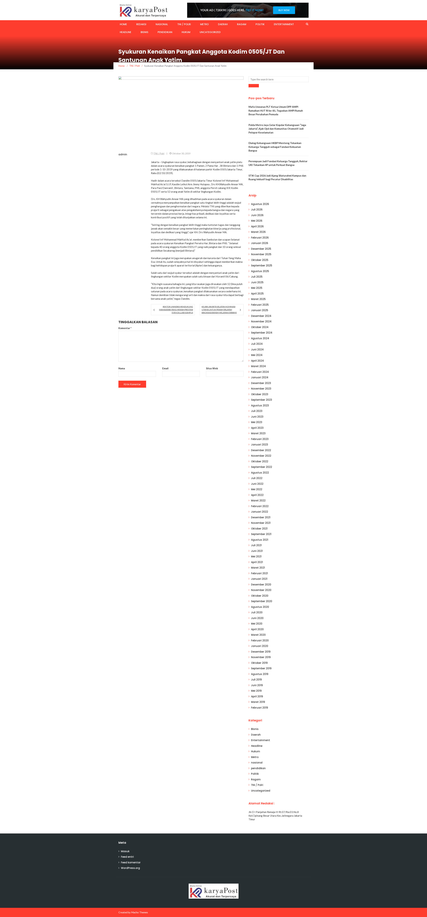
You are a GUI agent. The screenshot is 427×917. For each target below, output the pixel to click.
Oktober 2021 (259, 528)
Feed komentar (131, 862)
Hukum (186, 32)
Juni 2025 (257, 282)
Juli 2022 (256, 478)
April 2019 (257, 696)
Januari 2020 (259, 646)
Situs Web (212, 368)
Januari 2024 (259, 377)
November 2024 (261, 321)
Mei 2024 (257, 355)
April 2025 (257, 293)
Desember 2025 (261, 249)
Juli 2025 (257, 276)
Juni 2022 (257, 484)
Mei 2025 (256, 288)
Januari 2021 (259, 579)
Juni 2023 (257, 416)
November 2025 (261, 254)
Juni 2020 (257, 618)
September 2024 (261, 332)
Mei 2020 (256, 623)
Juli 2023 (256, 411)
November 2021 (261, 523)
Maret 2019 (258, 702)
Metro (204, 24)
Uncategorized (210, 32)
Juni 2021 (257, 551)
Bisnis (144, 32)
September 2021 (261, 534)
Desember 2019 (261, 651)
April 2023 (257, 428)
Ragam (241, 24)
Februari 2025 (260, 305)
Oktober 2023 (259, 394)
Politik (260, 24)
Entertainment (284, 24)
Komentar (125, 328)
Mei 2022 (256, 489)
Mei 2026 (256, 220)
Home (123, 24)
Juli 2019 (256, 679)
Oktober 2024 (260, 327)
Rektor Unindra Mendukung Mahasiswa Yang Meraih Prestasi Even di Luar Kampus (176, 309)
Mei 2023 (256, 422)
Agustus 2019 (259, 674)
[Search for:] (279, 79)
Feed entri (127, 857)
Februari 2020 (260, 640)
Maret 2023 (258, 433)
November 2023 (261, 388)
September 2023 (261, 400)
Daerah (223, 24)
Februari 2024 (260, 372)
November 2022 (261, 455)
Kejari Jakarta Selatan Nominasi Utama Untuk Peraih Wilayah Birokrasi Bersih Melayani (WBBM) (219, 309)
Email (165, 368)
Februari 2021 (259, 573)
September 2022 (261, 467)
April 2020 (257, 629)
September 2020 (261, 601)
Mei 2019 (256, 691)
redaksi (141, 24)
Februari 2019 (259, 707)
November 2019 (261, 657)
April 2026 (257, 226)
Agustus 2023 (260, 405)
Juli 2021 (256, 545)
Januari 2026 (259, 243)
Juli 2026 (257, 209)
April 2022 (257, 495)
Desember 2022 (261, 450)
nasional (162, 24)
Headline (125, 32)
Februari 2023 (260, 439)
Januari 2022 (259, 511)
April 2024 (257, 360)
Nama (121, 368)
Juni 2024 (257, 349)
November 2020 (261, 590)
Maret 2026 (258, 232)
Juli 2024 (257, 344)
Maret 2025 (258, 299)
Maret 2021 (258, 567)
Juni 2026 (257, 215)
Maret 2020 (258, 635)
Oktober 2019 (259, 663)
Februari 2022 (260, 506)
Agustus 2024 (260, 338)
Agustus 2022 (260, 472)
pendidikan (165, 32)
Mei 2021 (256, 556)
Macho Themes (139, 912)
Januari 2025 (259, 310)
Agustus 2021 (259, 540)
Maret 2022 (258, 500)
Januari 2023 (259, 444)
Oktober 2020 (259, 595)
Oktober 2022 (259, 461)
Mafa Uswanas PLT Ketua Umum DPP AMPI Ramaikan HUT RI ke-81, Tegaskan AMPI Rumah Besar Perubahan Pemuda (276, 110)
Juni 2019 (257, 685)
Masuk (125, 851)
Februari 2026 (260, 237)
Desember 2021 (260, 517)
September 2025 (261, 265)
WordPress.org (130, 868)
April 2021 (257, 562)
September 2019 (261, 668)
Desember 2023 (261, 383)
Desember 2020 (261, 584)
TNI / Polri (184, 24)
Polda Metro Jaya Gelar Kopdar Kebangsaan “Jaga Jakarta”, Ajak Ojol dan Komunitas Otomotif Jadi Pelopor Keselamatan (277, 128)
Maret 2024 (258, 366)
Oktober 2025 (259, 260)
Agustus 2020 (260, 607)
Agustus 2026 (260, 204)
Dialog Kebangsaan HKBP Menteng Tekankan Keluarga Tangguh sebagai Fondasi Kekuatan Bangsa (275, 146)
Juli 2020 (257, 612)
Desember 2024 (261, 316)
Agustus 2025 (260, 271)
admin (122, 154)
